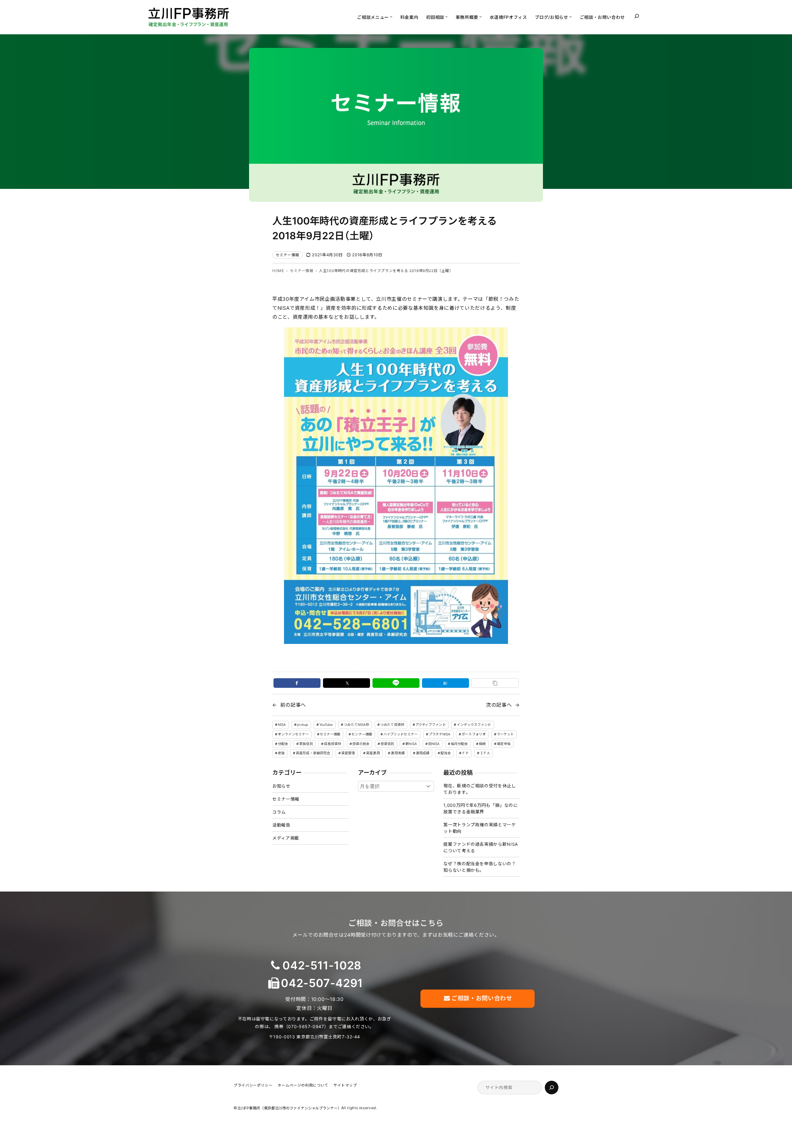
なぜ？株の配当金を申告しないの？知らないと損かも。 (479, 867)
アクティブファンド (430, 724)
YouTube (326, 724)
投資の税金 (361, 744)
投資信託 (387, 744)
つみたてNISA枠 (356, 724)
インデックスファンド (474, 724)
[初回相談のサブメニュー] (446, 16)
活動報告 (281, 825)
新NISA (411, 744)
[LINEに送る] (396, 683)
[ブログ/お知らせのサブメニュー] (570, 16)
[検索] (551, 1087)
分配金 (283, 744)
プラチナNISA (440, 734)
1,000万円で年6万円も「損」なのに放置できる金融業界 (480, 808)
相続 (482, 744)
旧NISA (434, 744)
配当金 (446, 753)
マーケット (505, 734)
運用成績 (422, 753)
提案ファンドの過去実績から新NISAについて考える (480, 847)
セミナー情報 (287, 255)
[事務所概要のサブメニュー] (480, 16)
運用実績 (397, 753)
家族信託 (306, 744)
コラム (279, 812)
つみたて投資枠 (392, 724)
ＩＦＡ (485, 753)
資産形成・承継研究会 (313, 753)
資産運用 (373, 753)
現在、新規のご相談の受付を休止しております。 (479, 789)
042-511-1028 (321, 965)
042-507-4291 (322, 983)
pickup (302, 724)
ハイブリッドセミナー (400, 734)
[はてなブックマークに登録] (445, 683)
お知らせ (281, 786)
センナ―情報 (361, 734)
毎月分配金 (459, 744)
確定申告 (503, 744)
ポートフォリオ (474, 734)
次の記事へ (499, 705)
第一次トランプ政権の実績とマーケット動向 (479, 828)
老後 (281, 753)
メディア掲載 (285, 838)
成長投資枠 (332, 744)
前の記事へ (293, 705)
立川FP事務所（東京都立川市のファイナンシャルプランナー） (289, 1108)
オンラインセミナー (293, 734)
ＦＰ (465, 753)
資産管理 (348, 753)
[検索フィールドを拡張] (637, 16)
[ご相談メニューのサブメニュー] (391, 16)
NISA (282, 724)
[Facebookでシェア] (297, 683)
